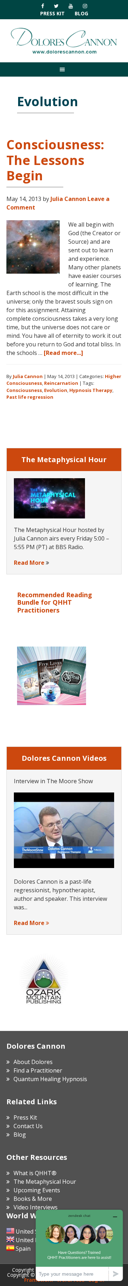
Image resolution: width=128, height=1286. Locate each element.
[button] (64, 69)
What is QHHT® (35, 1173)
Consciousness (24, 390)
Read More (29, 563)
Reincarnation (61, 383)
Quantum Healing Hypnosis (50, 1079)
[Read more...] (63, 353)
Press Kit (52, 13)
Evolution (55, 390)
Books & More (33, 1199)
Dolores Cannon (64, 40)
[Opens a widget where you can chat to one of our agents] (79, 1245)
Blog (81, 13)
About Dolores (33, 1062)
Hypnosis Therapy (90, 390)
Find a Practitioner (38, 1070)
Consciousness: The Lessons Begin (55, 160)
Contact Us (28, 1126)
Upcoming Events (37, 1190)
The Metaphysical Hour (45, 1182)
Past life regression (29, 397)
